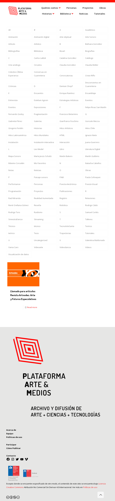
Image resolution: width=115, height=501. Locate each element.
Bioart (62, 51)
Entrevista (13, 100)
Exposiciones (40, 107)
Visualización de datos (18, 254)
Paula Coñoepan (92, 177)
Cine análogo (14, 65)
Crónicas (12, 86)
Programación (14, 191)
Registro (63, 198)
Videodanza (65, 247)
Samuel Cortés (92, 212)
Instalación (13, 142)
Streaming (38, 219)
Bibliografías (14, 51)
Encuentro (38, 93)
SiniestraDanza (15, 219)
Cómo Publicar (13, 448)
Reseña (37, 205)
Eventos (89, 100)
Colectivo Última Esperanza (15, 74)
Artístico (37, 44)
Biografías (89, 51)
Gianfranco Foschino (69, 121)
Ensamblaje (90, 93)
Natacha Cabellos (93, 163)
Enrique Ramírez (67, 93)
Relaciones (90, 198)
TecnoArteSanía (67, 226)
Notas (11, 170)
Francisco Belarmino (69, 114)
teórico (11, 233)
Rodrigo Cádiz (91, 205)
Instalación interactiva (44, 142)
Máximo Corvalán (16, 163)
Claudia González (68, 65)
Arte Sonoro (90, 37)
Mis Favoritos (40, 163)
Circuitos (38, 65)
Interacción (65, 142)
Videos (88, 247)
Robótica (64, 205)
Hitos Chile (90, 128)
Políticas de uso (90, 487)
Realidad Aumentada (43, 198)
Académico (90, 30)
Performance (14, 184)
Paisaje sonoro (41, 177)
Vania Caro (13, 247)
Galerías (38, 121)
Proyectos (38, 191)
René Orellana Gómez (18, 205)
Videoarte (38, 247)
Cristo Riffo (90, 75)
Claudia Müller (91, 65)
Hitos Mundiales (41, 135)
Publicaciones (66, 191)
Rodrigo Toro (14, 212)
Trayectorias (65, 233)
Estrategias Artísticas (69, 100)
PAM (62, 177)
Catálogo (89, 58)
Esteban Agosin (41, 100)
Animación (13, 37)
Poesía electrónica (68, 184)
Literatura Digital (92, 149)
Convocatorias (66, 75)
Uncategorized (40, 240)
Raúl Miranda (14, 198)
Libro (62, 149)
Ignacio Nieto (91, 135)
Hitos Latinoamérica (17, 135)
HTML (62, 135)
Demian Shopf (66, 86)
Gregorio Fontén (15, 128)
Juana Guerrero (92, 142)
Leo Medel (38, 149)
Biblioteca (38, 51)
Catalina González (68, 58)
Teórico (88, 226)
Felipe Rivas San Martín (95, 107)
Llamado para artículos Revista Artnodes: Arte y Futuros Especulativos (23, 295)
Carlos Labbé (40, 58)
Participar (11, 444)
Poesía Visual (91, 184)
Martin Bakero (66, 156)
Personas (38, 184)
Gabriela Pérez (15, 121)
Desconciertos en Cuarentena (93, 84)
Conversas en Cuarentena (40, 74)
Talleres (89, 219)
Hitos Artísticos (66, 128)
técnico (37, 226)
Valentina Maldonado (95, 240)
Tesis (36, 233)
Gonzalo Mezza (92, 121)
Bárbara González (93, 44)
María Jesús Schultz (43, 156)
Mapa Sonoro (14, 156)
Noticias (37, 170)
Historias (38, 128)
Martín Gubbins (92, 156)
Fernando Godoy (16, 114)
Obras (88, 170)
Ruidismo (38, 212)
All (9, 30)
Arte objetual (65, 37)
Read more (32, 307)
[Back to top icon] (100, 495)
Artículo (11, 44)
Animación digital (41, 37)
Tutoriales (89, 233)
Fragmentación (40, 114)
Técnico (11, 226)
